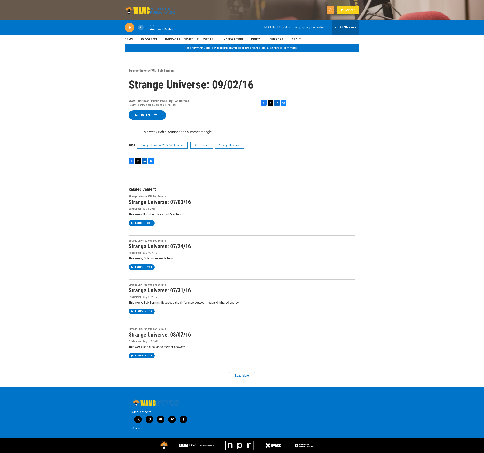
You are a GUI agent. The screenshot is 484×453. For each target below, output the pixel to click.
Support (276, 39)
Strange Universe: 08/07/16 (160, 334)
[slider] (146, 27)
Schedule (191, 39)
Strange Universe (229, 145)
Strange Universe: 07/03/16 (160, 202)
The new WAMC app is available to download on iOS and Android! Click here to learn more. (242, 47)
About (296, 39)
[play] (129, 27)
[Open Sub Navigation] (135, 39)
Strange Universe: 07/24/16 (160, 246)
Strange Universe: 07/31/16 (160, 290)
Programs (149, 39)
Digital (256, 39)
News (129, 39)
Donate (349, 10)
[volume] (141, 27)
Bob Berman (201, 145)
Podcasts (172, 39)
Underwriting (232, 39)
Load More (242, 375)
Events (207, 39)
